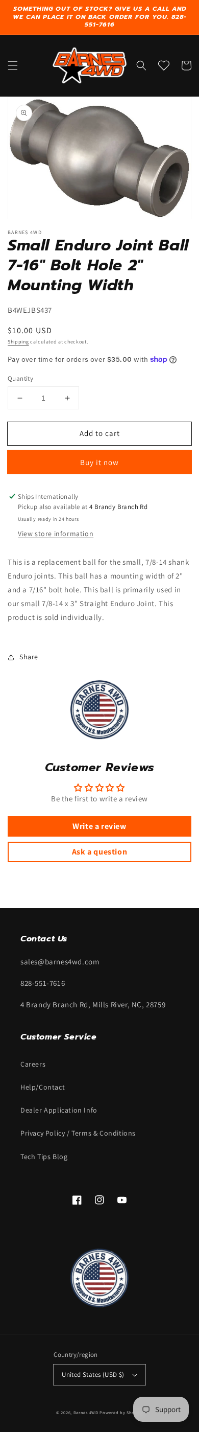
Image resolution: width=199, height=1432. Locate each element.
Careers (32, 1064)
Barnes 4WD (85, 1412)
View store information (55, 533)
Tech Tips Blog (43, 1156)
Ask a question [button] (99, 851)
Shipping (18, 341)
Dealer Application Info (58, 1110)
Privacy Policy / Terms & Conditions (78, 1133)
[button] (13, 65)
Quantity (20, 378)
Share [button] (28, 656)
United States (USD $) (93, 1374)
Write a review (99, 826)
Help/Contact (42, 1087)
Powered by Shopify (121, 1412)
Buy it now (99, 462)
